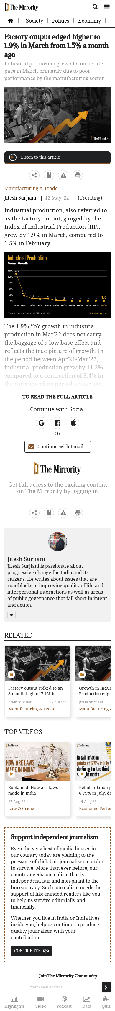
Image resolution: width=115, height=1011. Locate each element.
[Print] (78, 175)
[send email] (106, 987)
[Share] (34, 175)
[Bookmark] (49, 175)
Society (34, 20)
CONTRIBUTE (28, 950)
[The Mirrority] (21, 6)
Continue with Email (60, 446)
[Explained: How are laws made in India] (37, 761)
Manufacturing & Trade (31, 188)
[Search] (95, 5)
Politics (60, 20)
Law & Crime (21, 808)
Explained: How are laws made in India (33, 790)
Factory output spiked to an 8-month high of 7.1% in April (35, 691)
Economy (89, 20)
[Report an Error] (63, 175)
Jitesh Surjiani (20, 198)
